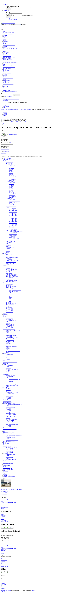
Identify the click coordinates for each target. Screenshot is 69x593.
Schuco (4, 51)
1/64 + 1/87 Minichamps (11, 383)
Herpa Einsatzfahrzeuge (11, 286)
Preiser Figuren (6, 80)
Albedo (7, 331)
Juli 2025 (11, 191)
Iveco (10, 293)
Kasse (2, 517)
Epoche (4, 40)
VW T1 (7, 207)
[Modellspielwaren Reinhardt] (8, 23)
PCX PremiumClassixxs (11, 206)
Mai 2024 (11, 171)
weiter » (5, 114)
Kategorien (5, 105)
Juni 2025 (11, 190)
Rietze (4, 36)
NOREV (5, 53)
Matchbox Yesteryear (7, 82)
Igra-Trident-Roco (10, 340)
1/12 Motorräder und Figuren (12, 385)
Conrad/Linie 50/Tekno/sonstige (10, 62)
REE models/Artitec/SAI (11, 346)
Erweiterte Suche (8, 96)
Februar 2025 (11, 185)
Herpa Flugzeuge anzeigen (11, 447)
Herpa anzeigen (9, 284)
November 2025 (12, 196)
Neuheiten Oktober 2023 (11, 270)
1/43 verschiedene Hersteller (9, 57)
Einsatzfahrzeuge (9, 319)
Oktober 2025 (12, 195)
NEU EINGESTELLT (8, 34)
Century (2, 123)
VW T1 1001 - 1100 (13, 212)
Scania (10, 298)
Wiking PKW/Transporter (11, 277)
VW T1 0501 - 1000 (13, 210)
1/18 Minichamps (9, 376)
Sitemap (2, 508)
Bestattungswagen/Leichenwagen (10, 91)
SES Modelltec (9, 349)
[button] (5, 4)
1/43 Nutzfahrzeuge (10, 393)
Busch (4, 43)
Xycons (33, 590)
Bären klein (5, 86)
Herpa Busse (8, 285)
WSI (4, 64)
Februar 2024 (11, 168)
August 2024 (11, 175)
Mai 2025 (11, 188)
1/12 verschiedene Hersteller (9, 68)
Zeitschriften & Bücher (8, 78)
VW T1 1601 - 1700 (13, 219)
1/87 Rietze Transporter (11, 263)
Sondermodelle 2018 (13, 234)
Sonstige (10, 299)
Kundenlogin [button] (6, 10)
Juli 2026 (11, 203)
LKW (7, 357)
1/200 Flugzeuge (9, 448)
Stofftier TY (5, 89)
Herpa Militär (9, 307)
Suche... (22, 95)
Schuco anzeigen (9, 365)
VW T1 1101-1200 (13, 213)
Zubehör (8, 252)
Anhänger (8, 248)
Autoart (4, 54)
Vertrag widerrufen (5, 503)
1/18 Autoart (8, 397)
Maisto (7, 458)
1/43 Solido (8, 423)
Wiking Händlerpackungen (11, 280)
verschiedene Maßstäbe (11, 459)
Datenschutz (3, 504)
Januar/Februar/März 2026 (14, 201)
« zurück (5, 113)
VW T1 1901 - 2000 (13, 223)
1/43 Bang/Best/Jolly (10, 407)
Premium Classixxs (7, 56)
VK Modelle (6, 46)
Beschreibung (6, 151)
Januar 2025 (11, 184)
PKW (7, 243)
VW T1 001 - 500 (12, 209)
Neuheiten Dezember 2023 (11, 269)
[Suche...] (16, 95)
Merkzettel (5, 20)
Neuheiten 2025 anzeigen (14, 182)
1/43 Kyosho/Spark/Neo (11, 416)
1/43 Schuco (8, 368)
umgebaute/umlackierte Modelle (13, 351)
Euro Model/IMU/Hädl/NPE (12, 337)
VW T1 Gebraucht (13, 229)
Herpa (4, 39)
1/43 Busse (8, 409)
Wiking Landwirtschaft (11, 275)
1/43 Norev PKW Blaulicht (12, 392)
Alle (4, 31)
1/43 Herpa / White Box (11, 414)
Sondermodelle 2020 (13, 236)
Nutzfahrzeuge (9, 242)
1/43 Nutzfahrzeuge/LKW (11, 419)
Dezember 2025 (12, 197)
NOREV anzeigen (10, 388)
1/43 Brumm (8, 408)
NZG (4, 63)
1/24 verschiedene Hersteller (9, 65)
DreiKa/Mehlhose (10, 325)
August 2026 (11, 204)
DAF (10, 292)
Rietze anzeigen (9, 254)
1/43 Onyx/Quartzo (10, 420)
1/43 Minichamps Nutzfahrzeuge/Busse (14, 382)
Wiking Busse (9, 273)
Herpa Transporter (10, 304)
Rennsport (11, 381)
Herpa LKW (8, 287)
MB (9, 296)
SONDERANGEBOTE (8, 32)
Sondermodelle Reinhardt (11, 230)
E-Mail (7, 14)
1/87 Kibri (5, 50)
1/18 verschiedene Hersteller (12, 440)
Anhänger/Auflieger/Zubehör (15, 290)
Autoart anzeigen (9, 396)
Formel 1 (5, 60)
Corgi (4, 81)
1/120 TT (5, 69)
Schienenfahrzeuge (10, 247)
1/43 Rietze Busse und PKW (12, 256)
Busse (7, 246)
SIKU (4, 79)
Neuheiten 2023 (9, 163)
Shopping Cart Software (6, 590)
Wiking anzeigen (9, 266)
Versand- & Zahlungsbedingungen (8, 499)
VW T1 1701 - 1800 (13, 220)
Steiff (4, 85)
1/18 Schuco (8, 366)
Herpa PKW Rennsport (11, 303)
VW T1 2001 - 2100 (13, 224)
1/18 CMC (8, 436)
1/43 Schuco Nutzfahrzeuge (12, 369)
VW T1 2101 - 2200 (13, 225)
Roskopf (8, 348)
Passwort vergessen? (13, 19)
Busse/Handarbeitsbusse (11, 335)
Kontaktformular (4, 507)
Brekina (5, 35)
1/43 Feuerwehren (7, 58)
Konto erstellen (12, 18)
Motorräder (5, 74)
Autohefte (8, 251)
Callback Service (4, 521)
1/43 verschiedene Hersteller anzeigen (14, 404)
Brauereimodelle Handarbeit (12, 334)
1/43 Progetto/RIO (10, 421)
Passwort (8, 15)
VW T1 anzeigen (12, 208)
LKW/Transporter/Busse (11, 320)
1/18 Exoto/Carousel (10, 437)
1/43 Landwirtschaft (7, 59)
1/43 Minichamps (9, 377)
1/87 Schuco (8, 370)
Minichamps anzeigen (10, 375)
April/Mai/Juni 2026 (13, 202)
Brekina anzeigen (9, 162)
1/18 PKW (8, 390)
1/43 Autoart (8, 398)
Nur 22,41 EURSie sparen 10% (4, 493)
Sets (7, 249)
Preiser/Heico (9, 344)
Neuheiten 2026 (9, 198)
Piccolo (7, 371)
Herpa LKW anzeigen (13, 288)
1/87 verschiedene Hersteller (9, 45)
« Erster (5, 112)
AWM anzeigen (9, 354)
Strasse (10, 380)
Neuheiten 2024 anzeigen (14, 165)
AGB (2, 501)
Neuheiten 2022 (9, 308)
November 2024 (12, 179)
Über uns (5, 107)
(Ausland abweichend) (13, 134)
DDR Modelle (9, 336)
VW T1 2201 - (12, 226)
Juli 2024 (11, 174)
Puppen (4, 87)
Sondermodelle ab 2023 (14, 238)
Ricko (7, 347)
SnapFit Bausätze (9, 452)
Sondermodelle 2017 (13, 232)
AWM (4, 47)
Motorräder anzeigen (10, 454)
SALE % (2, 519)
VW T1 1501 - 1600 (13, 218)
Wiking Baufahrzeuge (10, 271)
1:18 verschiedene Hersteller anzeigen (14, 435)
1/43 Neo (8, 418)
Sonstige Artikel (6, 90)
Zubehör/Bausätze (10, 324)
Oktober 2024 (12, 178)
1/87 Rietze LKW (10, 258)
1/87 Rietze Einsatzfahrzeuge (12, 257)
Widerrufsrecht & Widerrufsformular (8, 502)
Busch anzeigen (9, 318)
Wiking (4, 37)
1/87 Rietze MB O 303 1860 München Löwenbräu (11, 489)
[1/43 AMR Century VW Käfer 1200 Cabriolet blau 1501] (13, 121)
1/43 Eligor (8, 412)
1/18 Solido (8, 438)
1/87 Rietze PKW (9, 259)
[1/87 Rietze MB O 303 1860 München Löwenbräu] (6, 486)
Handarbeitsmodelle (10, 338)
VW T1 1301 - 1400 (13, 215)
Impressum (3, 506)
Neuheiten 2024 (9, 164)
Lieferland (8, 7)
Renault (10, 297)
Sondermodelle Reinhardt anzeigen (16, 231)
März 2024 (11, 169)
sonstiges (8, 305)
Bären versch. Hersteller (8, 84)
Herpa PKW (8, 302)
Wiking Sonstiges (9, 279)
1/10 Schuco (8, 455)
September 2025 (12, 193)
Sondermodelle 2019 (13, 235)
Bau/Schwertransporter (13, 291)
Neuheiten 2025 (9, 181)
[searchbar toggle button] (22, 24)
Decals (4, 76)
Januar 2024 (11, 167)
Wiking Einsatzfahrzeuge (11, 274)
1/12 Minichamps (9, 457)
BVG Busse (5, 41)
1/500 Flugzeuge (9, 451)
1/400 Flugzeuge (9, 449)
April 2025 (11, 187)
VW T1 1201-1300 (13, 214)
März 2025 (11, 186)
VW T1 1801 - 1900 (13, 221)
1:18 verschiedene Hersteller (9, 67)
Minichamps (5, 52)
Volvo (10, 301)
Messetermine (6, 106)
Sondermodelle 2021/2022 (14, 237)
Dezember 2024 (12, 180)
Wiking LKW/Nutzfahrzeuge (12, 276)
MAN (10, 295)
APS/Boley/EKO (9, 332)
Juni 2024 (11, 173)
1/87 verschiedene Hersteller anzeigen (14, 330)
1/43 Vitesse (8, 425)
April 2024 (11, 170)
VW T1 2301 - (12, 227)
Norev (7, 342)
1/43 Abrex (8, 405)
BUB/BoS (5, 42)
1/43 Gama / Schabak (10, 413)
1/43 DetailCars (9, 410)
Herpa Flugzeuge (7, 73)
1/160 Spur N (6, 70)
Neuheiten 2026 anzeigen (14, 199)
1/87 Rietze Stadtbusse (11, 262)
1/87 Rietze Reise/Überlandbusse (13, 260)
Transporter (8, 245)
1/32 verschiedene (7, 71)
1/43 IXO (8, 415)
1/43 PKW (8, 391)
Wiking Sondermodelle (11, 281)
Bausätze (5, 75)
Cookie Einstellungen (5, 591)
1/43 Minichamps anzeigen (14, 379)
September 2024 (12, 176)
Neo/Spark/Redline (10, 341)
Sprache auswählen (10, 6)
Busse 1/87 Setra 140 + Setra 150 (10, 48)
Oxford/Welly (9, 343)
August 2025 (11, 192)
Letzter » (5, 115)
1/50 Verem (8, 426)
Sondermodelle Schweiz (11, 241)
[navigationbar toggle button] (5, 24)
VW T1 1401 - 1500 (13, 217)
